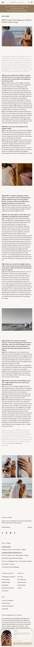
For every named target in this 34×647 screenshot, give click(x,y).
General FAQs (6, 579)
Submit (22, 643)
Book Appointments (8, 588)
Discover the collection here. (16, 443)
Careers (19, 588)
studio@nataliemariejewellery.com (12, 552)
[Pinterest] (10, 533)
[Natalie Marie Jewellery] (17, 2)
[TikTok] (14, 533)
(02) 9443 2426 (6, 546)
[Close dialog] (32, 630)
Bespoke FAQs (6, 582)
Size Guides (5, 585)
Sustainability (21, 585)
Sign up (30, 527)
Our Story (20, 577)
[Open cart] (31, 2)
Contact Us (5, 591)
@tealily (6, 445)
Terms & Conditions (8, 600)
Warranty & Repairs (8, 606)
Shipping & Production (8, 577)
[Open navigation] (3, 2)
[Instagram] (6, 533)
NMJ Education (21, 582)
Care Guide (5, 609)
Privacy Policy (6, 603)
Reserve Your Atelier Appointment (17, 10)
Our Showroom (21, 579)
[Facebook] (2, 533)
